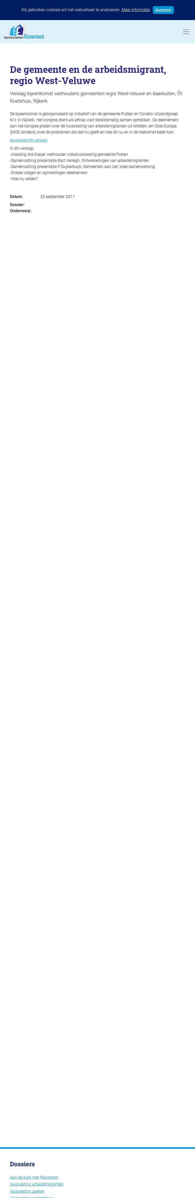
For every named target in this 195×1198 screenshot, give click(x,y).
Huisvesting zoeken (27, 1191)
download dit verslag (28, 140)
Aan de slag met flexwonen (34, 1177)
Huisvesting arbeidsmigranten (36, 1184)
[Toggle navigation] (186, 32)
